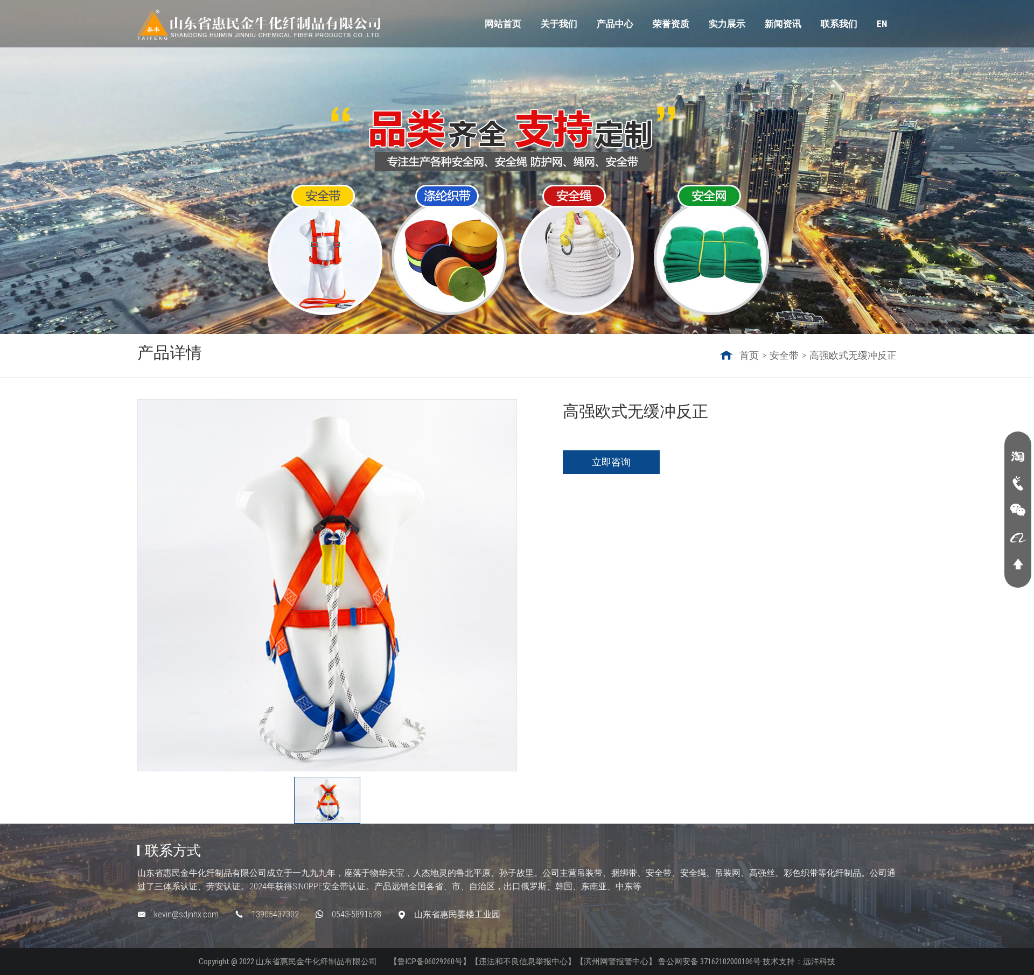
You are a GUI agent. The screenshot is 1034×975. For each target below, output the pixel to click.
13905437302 (275, 914)
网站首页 (503, 23)
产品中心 (615, 23)
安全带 (784, 355)
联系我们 (839, 23)
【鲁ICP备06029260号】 (430, 961)
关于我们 (559, 23)
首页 (749, 355)
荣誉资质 (671, 23)
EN (882, 23)
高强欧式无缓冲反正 (853, 355)
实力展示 (727, 23)
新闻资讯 (783, 23)
